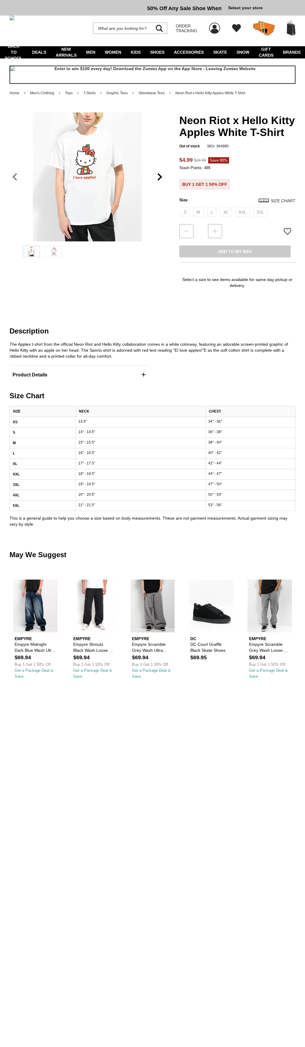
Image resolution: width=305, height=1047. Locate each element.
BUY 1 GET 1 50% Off (204, 184)
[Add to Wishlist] (287, 231)
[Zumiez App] (152, 75)
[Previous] (15, 177)
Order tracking (186, 28)
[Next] (160, 177)
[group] (116, 7)
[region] (87, 186)
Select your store (245, 7)
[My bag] (291, 28)
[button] (87, 177)
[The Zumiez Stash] (264, 28)
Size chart (283, 200)
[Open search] (159, 28)
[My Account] (214, 25)
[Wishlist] (236, 28)
